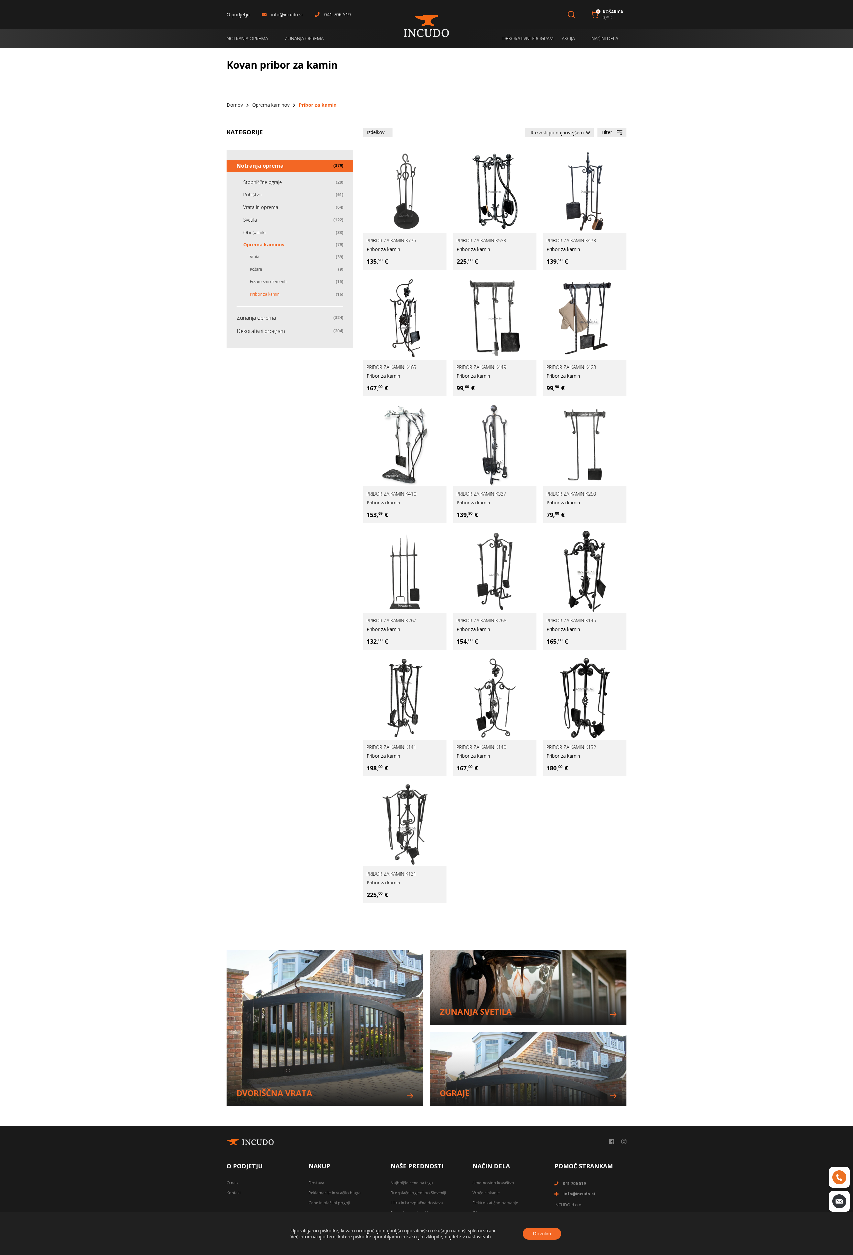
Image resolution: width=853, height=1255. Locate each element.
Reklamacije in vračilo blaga (335, 1193)
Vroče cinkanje (486, 1193)
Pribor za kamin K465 (391, 367)
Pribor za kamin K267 (391, 620)
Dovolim (542, 1233)
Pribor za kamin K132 (571, 747)
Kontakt (234, 1193)
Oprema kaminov (271, 105)
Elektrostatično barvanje (495, 1203)
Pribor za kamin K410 (391, 494)
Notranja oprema (260, 165)
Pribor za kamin (383, 249)
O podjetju (238, 14)
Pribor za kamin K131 (391, 874)
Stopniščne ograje (262, 182)
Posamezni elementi (268, 281)
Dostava (316, 1183)
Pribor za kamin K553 (481, 240)
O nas (232, 1183)
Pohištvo (252, 194)
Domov (235, 105)
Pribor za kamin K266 (481, 620)
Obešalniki (254, 232)
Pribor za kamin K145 (571, 620)
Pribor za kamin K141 (391, 747)
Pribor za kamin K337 (481, 494)
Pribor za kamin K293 (571, 494)
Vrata (254, 257)
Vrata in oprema (260, 207)
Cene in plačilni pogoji (329, 1203)
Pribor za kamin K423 (571, 367)
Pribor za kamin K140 (481, 747)
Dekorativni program (261, 331)
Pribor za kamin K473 (571, 240)
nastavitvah (478, 1237)
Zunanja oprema (256, 317)
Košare (256, 269)
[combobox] (559, 132)
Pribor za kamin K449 (481, 367)
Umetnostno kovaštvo (493, 1183)
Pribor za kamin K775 (391, 240)
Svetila (250, 220)
